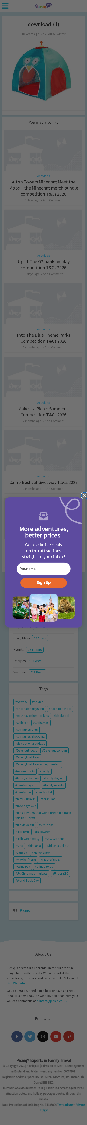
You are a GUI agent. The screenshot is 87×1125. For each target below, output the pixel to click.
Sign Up (43, 582)
